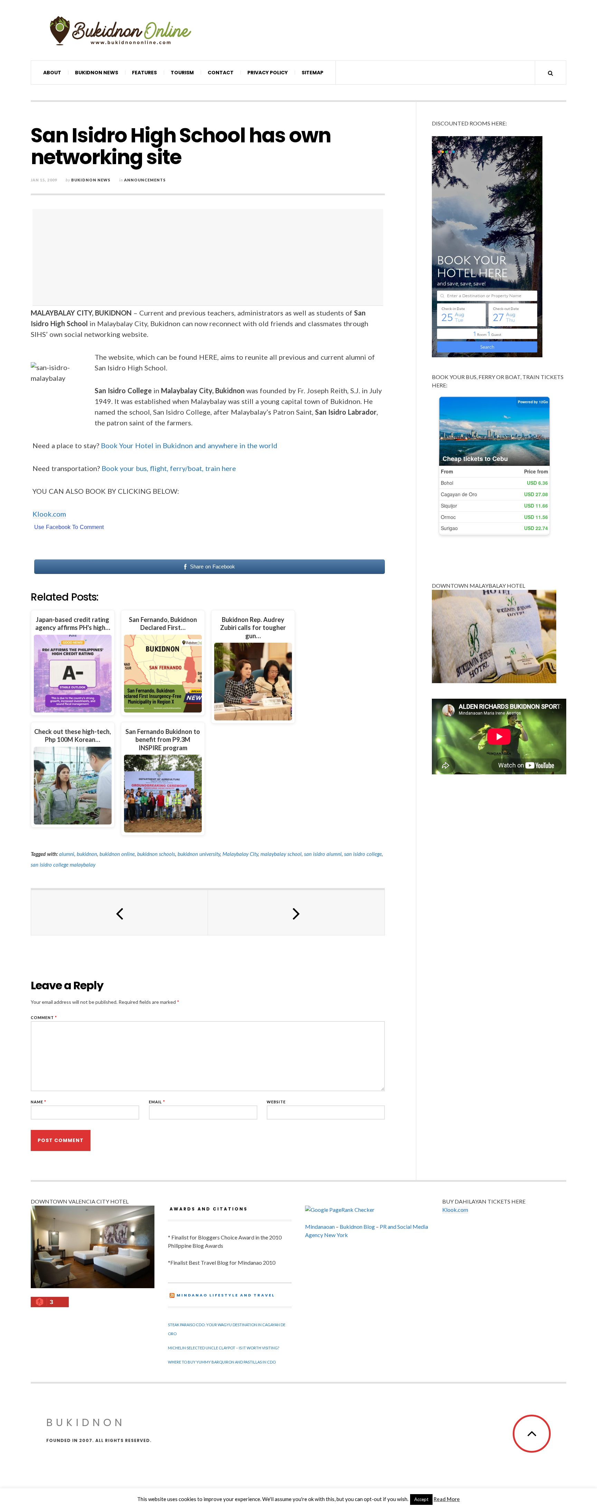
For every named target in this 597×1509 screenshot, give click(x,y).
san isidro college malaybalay (63, 864)
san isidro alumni (323, 854)
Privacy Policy (267, 72)
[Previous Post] (119, 912)
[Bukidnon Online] (120, 30)
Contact (221, 72)
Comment (44, 1017)
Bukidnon (85, 1422)
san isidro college (363, 854)
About (52, 72)
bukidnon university (199, 854)
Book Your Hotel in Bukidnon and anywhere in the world (189, 445)
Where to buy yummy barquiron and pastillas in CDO (222, 1362)
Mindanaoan (320, 1226)
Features (144, 72)
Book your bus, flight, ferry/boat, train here (169, 468)
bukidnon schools (156, 854)
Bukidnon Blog (357, 1226)
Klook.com (49, 514)
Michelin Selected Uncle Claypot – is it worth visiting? (223, 1348)
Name (38, 1102)
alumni (66, 854)
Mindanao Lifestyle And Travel (226, 1295)
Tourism (182, 72)
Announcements (145, 180)
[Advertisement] (209, 257)
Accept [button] (421, 1499)
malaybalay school (281, 854)
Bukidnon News (96, 72)
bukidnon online (117, 854)
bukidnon (87, 854)
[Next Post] (296, 912)
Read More (447, 1499)
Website (276, 1102)
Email (157, 1102)
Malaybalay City (240, 854)
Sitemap (312, 72)
